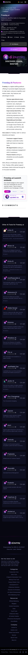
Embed (17, 37)
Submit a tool (14, 630)
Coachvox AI (11, 497)
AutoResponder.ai (13, 278)
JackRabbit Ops (13, 366)
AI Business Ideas (14, 613)
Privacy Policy (4, 652)
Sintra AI (10, 261)
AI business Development (14, 618)
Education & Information (14, 589)
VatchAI (10, 411)
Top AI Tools (14, 611)
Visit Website (15, 44)
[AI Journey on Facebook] (23, 652)
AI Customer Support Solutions (11, 9)
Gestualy (10, 439)
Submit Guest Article (14, 632)
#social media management (18, 238)
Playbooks (11, 454)
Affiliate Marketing (14, 601)
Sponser (14, 635)
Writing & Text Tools (14, 579)
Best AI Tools (14, 637)
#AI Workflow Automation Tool (16, 269)
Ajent (9, 425)
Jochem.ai (11, 511)
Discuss (4, 37)
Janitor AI (10, 381)
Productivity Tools (11, 8)
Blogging (14, 603)
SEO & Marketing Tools (14, 594)
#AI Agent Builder (6, 270)
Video (14, 608)
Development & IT (14, 584)
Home (2, 8)
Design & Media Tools (14, 582)
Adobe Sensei (12, 308)
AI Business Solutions (14, 587)
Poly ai (9, 352)
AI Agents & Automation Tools (14, 577)
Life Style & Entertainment (14, 592)
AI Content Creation (14, 616)
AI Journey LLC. (14, 649)
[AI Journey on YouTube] (26, 652)
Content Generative (14, 606)
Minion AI (10, 246)
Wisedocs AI (11, 338)
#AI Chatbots (5, 269)
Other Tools (14, 574)
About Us (14, 640)
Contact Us (14, 627)
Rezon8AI (10, 468)
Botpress (10, 322)
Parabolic (10, 482)
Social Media (14, 621)
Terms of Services (13, 652)
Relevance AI (12, 292)
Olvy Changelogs (13, 396)
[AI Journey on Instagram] (20, 652)
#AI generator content (7, 238)
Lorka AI (10, 230)
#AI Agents (5, 254)
